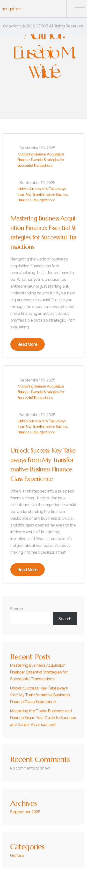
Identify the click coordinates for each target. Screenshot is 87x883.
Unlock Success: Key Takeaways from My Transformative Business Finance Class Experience (43, 194)
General (17, 855)
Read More (27, 344)
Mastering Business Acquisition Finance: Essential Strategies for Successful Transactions (41, 160)
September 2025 (25, 811)
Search (16, 608)
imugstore (11, 8)
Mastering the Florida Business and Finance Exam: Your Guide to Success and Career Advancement (43, 717)
